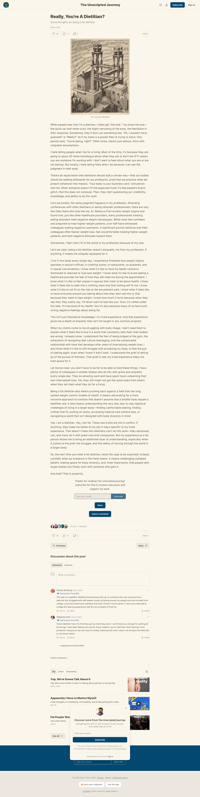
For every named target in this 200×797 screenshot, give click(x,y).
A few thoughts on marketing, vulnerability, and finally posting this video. (84, 701)
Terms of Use (113, 746)
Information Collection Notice (99, 748)
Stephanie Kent (63, 616)
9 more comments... (59, 658)
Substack (86, 791)
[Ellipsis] (148, 590)
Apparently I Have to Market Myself (73, 698)
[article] (100, 684)
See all (56, 736)
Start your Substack (93, 784)
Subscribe (178, 5)
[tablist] (62, 565)
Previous (60, 545)
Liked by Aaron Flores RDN (69, 593)
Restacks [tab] (68, 565)
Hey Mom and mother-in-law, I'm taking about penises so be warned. (82, 683)
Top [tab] (53, 671)
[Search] (160, 5)
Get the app (113, 784)
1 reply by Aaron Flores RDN (72, 645)
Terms (108, 777)
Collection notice (120, 777)
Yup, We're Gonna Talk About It (70, 679)
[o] (138, 703)
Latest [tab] (61, 671)
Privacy (100, 777)
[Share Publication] (166, 5)
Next (141, 545)
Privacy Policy (120, 748)
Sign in (191, 5)
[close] (126, 708)
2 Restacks (82, 526)
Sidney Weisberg (64, 590)
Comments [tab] (57, 565)
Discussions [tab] (71, 671)
